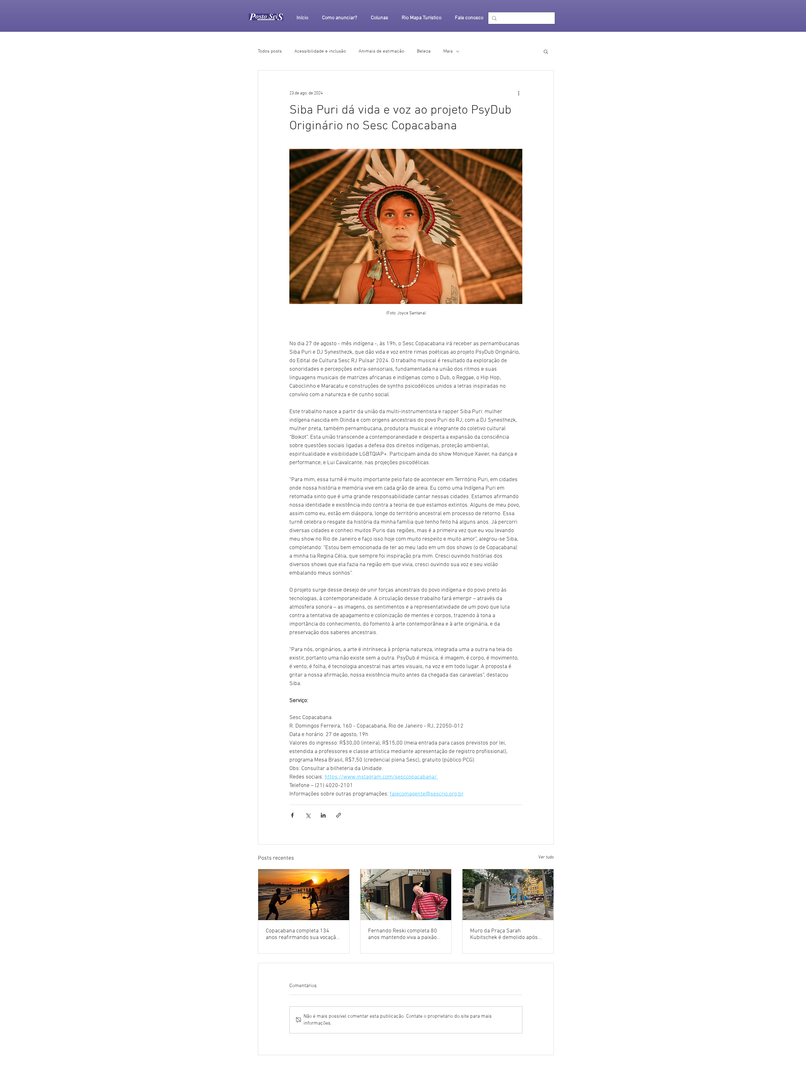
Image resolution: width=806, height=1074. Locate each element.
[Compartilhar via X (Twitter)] (308, 815)
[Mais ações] (518, 93)
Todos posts (270, 51)
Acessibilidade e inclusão (320, 51)
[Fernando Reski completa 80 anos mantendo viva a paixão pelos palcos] (405, 894)
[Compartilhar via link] (339, 815)
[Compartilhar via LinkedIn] (323, 815)
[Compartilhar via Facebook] (292, 815)
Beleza (424, 51)
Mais (448, 51)
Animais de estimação (381, 51)
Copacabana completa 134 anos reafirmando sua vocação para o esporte (302, 934)
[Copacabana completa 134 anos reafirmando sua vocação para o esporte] (303, 894)
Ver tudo (546, 857)
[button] (546, 51)
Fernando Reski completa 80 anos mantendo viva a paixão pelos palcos (402, 934)
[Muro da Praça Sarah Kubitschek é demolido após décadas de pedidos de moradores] (508, 894)
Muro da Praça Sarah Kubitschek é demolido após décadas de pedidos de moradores (504, 934)
